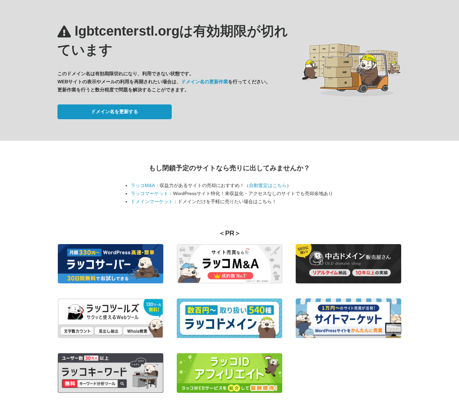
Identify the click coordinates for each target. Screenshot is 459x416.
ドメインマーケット (152, 201)
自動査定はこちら (268, 185)
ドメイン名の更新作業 (204, 81)
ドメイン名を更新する (114, 111)
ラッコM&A (143, 185)
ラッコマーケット (149, 193)
